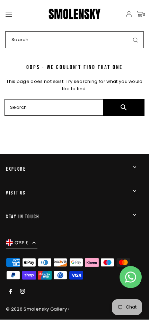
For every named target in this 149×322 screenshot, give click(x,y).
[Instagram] (22, 292)
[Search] (135, 39)
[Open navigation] (23, 14)
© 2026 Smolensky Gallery (36, 309)
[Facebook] (10, 292)
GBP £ (22, 242)
